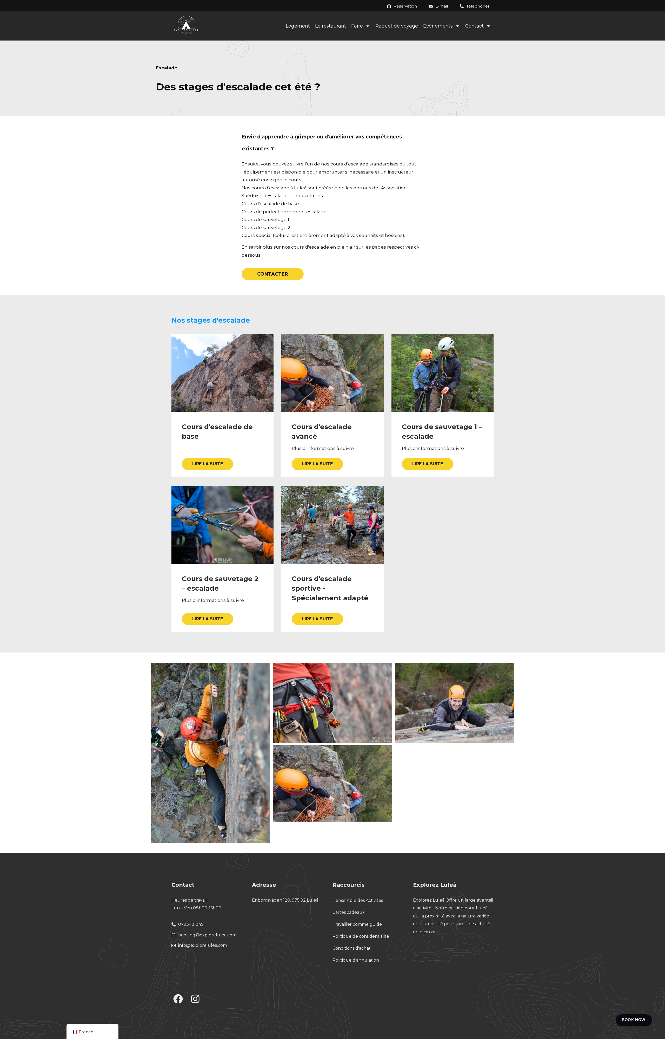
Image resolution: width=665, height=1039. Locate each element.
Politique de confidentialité (360, 936)
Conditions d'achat (351, 948)
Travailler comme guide (357, 924)
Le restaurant (330, 26)
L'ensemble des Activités (357, 900)
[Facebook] (178, 999)
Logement (298, 26)
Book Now (634, 1020)
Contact (474, 26)
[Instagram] (195, 999)
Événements (438, 26)
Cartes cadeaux (348, 912)
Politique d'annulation (355, 960)
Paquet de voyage (396, 26)
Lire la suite (207, 463)
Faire (357, 26)
